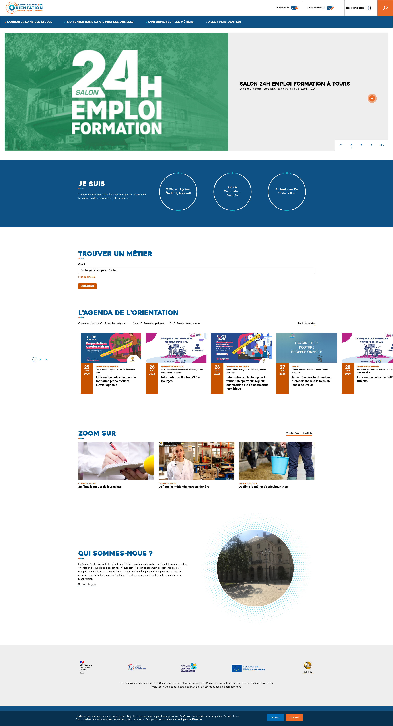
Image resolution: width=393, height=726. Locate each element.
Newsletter (283, 7)
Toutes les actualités (299, 433)
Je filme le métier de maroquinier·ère (184, 487)
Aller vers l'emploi (224, 22)
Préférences (195, 719)
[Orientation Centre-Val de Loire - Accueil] (24, 7)
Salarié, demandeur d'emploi (232, 191)
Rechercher (87, 286)
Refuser (275, 717)
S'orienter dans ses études (29, 22)
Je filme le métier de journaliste (100, 487)
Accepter (294, 717)
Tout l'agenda (306, 323)
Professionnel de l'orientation (287, 191)
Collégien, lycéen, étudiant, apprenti (178, 191)
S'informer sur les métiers (171, 22)
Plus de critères (86, 276)
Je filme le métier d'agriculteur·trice (263, 487)
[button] (340, 145)
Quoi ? (81, 264)
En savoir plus (87, 584)
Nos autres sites (355, 7)
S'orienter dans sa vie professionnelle (100, 22)
